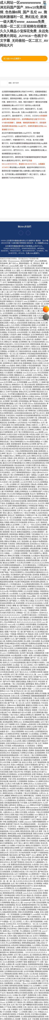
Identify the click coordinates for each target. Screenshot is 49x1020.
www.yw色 (11, 624)
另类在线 (39, 881)
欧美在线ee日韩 (34, 323)
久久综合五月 (36, 577)
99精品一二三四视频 (12, 553)
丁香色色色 (4, 786)
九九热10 (33, 667)
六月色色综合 (42, 615)
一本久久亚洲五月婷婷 (37, 525)
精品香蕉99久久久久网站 (18, 786)
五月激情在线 (13, 651)
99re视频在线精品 (33, 442)
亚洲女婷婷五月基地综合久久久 (37, 572)
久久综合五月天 (41, 784)
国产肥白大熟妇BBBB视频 (14, 439)
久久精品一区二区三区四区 (23, 665)
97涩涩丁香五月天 (24, 620)
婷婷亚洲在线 (8, 793)
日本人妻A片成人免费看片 (32, 339)
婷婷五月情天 (14, 548)
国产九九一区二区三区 (30, 876)
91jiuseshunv (5, 891)
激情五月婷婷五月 (27, 715)
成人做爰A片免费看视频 (38, 541)
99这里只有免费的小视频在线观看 (22, 788)
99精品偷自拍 (42, 910)
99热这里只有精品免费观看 (13, 346)
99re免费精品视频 (23, 598)
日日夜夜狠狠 (27, 387)
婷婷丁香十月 (5, 617)
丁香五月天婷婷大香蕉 (19, 769)
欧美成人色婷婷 (28, 750)
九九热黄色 (36, 945)
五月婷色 (22, 589)
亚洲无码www (35, 544)
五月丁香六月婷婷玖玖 (39, 499)
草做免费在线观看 (11, 974)
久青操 (15, 995)
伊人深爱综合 (28, 1002)
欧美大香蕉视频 (40, 451)
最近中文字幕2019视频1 (35, 662)
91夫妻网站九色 (27, 297)
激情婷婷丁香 (39, 715)
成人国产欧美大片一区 (25, 605)
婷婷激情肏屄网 (8, 893)
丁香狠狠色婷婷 (33, 610)
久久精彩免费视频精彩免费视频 (32, 1017)
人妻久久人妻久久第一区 (9, 461)
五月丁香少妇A (16, 1005)
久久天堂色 (15, 325)
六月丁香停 (30, 639)
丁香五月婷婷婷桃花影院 (24, 451)
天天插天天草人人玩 (18, 610)
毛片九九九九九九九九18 (26, 622)
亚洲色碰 (35, 575)
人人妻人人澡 (5, 1009)
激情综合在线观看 (16, 952)
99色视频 (27, 408)
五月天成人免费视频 (36, 330)
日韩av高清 (40, 943)
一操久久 (20, 826)
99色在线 (12, 596)
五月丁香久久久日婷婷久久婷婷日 (29, 430)
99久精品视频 (16, 655)
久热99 (9, 936)
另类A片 (14, 710)
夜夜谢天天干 (17, 777)
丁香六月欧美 (40, 294)
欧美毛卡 (37, 959)
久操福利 (14, 1009)
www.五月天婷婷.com (8, 382)
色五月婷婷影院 (29, 579)
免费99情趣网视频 (39, 822)
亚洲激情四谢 (42, 624)
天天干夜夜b (8, 318)
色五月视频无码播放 (35, 736)
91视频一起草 (27, 655)
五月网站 (17, 983)
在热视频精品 (24, 401)
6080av (37, 396)
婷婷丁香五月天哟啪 (7, 546)
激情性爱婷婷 (32, 501)
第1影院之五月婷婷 (29, 444)
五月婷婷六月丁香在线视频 (19, 484)
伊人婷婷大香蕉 (38, 857)
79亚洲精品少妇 (37, 534)
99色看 (20, 710)
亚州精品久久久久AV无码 (23, 318)
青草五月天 (30, 898)
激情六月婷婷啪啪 (29, 741)
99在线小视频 (34, 434)
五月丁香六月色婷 (17, 674)
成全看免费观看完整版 (27, 487)
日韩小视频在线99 (33, 838)
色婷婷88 (22, 354)
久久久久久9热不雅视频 (20, 617)
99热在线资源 (19, 967)
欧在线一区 (4, 938)
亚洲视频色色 (41, 579)
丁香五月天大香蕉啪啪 (22, 660)
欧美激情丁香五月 (9, 532)
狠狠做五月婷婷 (24, 534)
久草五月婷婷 (22, 489)
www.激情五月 (39, 815)
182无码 (3, 458)
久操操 (36, 912)
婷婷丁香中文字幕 (41, 867)
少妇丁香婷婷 (22, 420)
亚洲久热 (28, 862)
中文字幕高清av (34, 423)
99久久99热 (29, 731)
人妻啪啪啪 (18, 275)
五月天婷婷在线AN (35, 803)
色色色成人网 (22, 411)
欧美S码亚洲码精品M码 (14, 311)
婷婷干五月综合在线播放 (36, 933)
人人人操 (41, 708)
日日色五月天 (11, 924)
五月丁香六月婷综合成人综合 (20, 292)
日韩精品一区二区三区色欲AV (27, 613)
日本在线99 (10, 415)
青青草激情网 (14, 698)
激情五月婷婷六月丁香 (11, 791)
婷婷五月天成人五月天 (39, 456)
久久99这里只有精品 (31, 591)
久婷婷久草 (13, 356)
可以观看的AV (5, 287)
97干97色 (3, 1017)
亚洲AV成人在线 (10, 727)
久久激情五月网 (22, 508)
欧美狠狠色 (21, 727)
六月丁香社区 (24, 755)
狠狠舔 (26, 658)
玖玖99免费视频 (37, 691)
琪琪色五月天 (14, 327)
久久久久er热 (33, 976)
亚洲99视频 (8, 898)
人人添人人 (24, 525)
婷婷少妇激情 (25, 791)
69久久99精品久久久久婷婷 (19, 480)
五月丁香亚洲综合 (22, 370)
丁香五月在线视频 (32, 527)
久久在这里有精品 (39, 646)
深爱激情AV (4, 627)
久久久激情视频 (8, 962)
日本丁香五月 (40, 990)
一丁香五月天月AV (9, 539)
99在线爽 (41, 681)
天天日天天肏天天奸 (21, 344)
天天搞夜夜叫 (15, 575)
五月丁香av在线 (13, 900)
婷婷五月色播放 (10, 541)
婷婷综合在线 (5, 807)
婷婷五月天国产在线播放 (39, 805)
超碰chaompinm (32, 807)
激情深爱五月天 (27, 308)
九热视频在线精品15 (26, 990)
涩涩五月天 (13, 853)
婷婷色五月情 (26, 287)
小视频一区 (38, 304)
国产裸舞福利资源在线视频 (33, 1005)
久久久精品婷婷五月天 (23, 888)
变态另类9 (19, 285)
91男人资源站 (42, 995)
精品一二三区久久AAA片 (37, 689)
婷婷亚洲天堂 (13, 990)
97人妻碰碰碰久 (39, 862)
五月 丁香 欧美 (33, 1019)
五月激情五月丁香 (6, 926)
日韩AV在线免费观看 (25, 912)
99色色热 (16, 838)
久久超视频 (8, 373)
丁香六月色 (12, 779)
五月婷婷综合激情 (25, 316)
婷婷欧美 (28, 646)
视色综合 (35, 537)
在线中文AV (24, 327)
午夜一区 (22, 686)
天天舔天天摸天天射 (18, 940)
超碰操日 (42, 829)
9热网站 (43, 377)
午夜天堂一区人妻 (16, 632)
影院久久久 (35, 346)
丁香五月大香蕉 (24, 406)
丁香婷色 (37, 796)
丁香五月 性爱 (25, 860)
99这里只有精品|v (28, 520)
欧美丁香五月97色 (16, 772)
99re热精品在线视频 (27, 824)
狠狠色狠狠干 (11, 489)
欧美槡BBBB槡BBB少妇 (30, 905)
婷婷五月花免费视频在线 (35, 463)
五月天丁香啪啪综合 (32, 703)
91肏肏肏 (11, 544)
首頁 (10, 83)
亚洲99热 (12, 620)
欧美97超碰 (22, 453)
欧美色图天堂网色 (9, 1014)
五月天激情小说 (37, 627)
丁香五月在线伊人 (17, 358)
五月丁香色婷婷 (23, 541)
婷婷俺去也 (31, 361)
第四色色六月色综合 (28, 948)
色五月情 (34, 929)
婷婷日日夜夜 (35, 843)
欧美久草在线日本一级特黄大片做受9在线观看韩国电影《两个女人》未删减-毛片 (24, 729)
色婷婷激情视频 (28, 304)
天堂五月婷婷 (20, 841)
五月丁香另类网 (21, 959)
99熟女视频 (8, 308)
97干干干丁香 (28, 777)
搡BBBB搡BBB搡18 (7, 285)
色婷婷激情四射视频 (35, 964)
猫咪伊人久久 (10, 639)
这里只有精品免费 (39, 670)
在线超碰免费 (25, 900)
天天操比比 (7, 384)
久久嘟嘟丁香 (34, 769)
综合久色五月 (8, 660)
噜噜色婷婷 (21, 705)
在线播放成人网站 (12, 503)
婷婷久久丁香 (36, 900)
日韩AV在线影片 (24, 929)
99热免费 (3, 544)
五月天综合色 (23, 748)
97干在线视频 (19, 320)
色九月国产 (23, 995)
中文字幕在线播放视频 (16, 394)
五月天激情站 (5, 501)
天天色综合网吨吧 (37, 342)
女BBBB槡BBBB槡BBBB (23, 413)
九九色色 (6, 969)
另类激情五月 (8, 363)
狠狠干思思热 (29, 867)
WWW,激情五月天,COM (26, 529)
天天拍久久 (9, 451)
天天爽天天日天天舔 (13, 689)
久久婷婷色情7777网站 (37, 874)
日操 (34, 316)
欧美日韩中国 (13, 988)
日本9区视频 (32, 489)
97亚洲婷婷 (18, 793)
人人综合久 (36, 798)
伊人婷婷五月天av (27, 784)
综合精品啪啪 (8, 722)
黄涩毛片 (21, 458)
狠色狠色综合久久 (17, 969)
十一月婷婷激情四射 (22, 499)
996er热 (3, 936)
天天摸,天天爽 (31, 950)
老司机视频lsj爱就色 (37, 582)
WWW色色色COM (27, 294)
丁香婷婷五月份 (38, 767)
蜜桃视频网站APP (18, 917)
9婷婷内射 (32, 411)
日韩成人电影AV (31, 425)
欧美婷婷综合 (13, 487)
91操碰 (20, 822)
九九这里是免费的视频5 (30, 584)
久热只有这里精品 (36, 480)
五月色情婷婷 (8, 313)
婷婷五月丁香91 (25, 470)
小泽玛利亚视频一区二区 (9, 907)
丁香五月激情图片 (27, 608)
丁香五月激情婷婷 (17, 731)
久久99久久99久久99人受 (25, 881)
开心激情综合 (25, 931)
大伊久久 (42, 793)
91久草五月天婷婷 (23, 563)
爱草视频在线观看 (16, 986)
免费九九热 (42, 289)
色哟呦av (31, 781)
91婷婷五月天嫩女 (27, 753)
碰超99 (24, 689)
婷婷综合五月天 (17, 796)
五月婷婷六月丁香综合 (14, 1002)
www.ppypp (36, 888)
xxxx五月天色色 (26, 482)
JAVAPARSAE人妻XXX (8, 748)
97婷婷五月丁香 (31, 515)
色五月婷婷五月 (10, 622)
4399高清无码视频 (7, 672)
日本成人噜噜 (11, 605)
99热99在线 (32, 779)
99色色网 (6, 674)
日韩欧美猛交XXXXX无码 (20, 380)
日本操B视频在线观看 (22, 551)
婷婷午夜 (15, 798)
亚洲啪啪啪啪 (31, 910)
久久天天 (41, 503)
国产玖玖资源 (26, 575)
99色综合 (31, 812)
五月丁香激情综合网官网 (13, 437)
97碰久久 (12, 323)
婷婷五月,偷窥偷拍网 (34, 926)
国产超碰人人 (14, 601)
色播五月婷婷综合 (21, 491)
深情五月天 (35, 660)
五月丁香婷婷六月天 (11, 724)
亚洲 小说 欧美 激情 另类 (9, 869)
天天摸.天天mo (27, 404)
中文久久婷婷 (14, 831)
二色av (23, 983)
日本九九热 (36, 860)
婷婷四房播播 (32, 453)
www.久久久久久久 (30, 373)
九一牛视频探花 (10, 829)
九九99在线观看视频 (17, 662)
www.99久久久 (37, 518)
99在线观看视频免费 (24, 834)
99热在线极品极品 (9, 411)
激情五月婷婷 (22, 539)
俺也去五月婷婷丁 (9, 563)
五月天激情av (38, 375)
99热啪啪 (19, 717)
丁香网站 (39, 746)
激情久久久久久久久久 (28, 503)
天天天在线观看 (15, 520)
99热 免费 (16, 784)
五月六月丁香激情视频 (24, 546)
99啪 (4, 822)
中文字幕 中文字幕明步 (12, 677)
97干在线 (7, 1007)
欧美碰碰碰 (27, 363)
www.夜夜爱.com (41, 432)
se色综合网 (31, 724)
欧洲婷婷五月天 (23, 829)
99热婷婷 (23, 553)
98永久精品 (36, 292)
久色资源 (35, 864)
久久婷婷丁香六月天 (13, 304)
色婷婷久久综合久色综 (8, 434)
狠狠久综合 (38, 1002)
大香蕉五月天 (9, 841)
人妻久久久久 (14, 608)
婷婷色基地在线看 (26, 299)
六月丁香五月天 (31, 872)
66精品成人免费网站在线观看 (31, 643)
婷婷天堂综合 (43, 356)
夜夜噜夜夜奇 (16, 444)
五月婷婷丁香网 (21, 962)
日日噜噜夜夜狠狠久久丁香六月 (17, 1000)
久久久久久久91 (31, 967)
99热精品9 (26, 335)
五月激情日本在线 (17, 872)
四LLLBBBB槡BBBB (32, 394)
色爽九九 (6, 662)
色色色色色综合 (40, 404)
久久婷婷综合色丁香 (34, 278)
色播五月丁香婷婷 (30, 708)
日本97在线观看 (12, 392)
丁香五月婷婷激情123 (17, 442)
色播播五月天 (5, 940)
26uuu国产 (28, 510)
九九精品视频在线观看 (8, 912)
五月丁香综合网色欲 (19, 586)
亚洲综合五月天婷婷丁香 (28, 418)
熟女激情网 (13, 316)
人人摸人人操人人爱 (31, 311)
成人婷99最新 (31, 458)
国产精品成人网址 (36, 401)
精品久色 (30, 895)
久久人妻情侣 (37, 855)
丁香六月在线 (5, 758)
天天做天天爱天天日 (7, 613)
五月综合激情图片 (38, 532)
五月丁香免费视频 (39, 762)
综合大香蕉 (42, 351)
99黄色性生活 (14, 377)
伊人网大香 (23, 879)
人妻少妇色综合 (10, 736)
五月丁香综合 (36, 819)
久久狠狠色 (23, 651)
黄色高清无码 (25, 831)
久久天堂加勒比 (19, 313)
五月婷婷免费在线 (12, 446)
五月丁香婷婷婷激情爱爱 (12, 282)
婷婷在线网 (12, 834)
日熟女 (22, 838)
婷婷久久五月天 (12, 406)
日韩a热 (33, 484)
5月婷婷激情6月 (19, 475)
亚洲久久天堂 (11, 598)
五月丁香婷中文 (34, 879)
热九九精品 (30, 601)
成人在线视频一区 (6, 320)
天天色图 (7, 746)
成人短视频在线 (15, 387)
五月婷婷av (37, 986)
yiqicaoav (27, 822)
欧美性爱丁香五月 (12, 824)
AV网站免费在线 (18, 746)
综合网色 (29, 636)
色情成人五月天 (19, 898)
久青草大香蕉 (34, 701)
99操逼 (34, 351)
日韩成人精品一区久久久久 (10, 670)
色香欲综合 (15, 753)
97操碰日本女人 (9, 456)
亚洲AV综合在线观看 (18, 501)
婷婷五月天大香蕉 (34, 399)
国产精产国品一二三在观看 (37, 282)
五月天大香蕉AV (6, 741)
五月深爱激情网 (23, 330)
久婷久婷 (28, 358)
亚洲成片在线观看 (33, 940)
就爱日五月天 (5, 358)
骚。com (37, 674)
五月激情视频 (14, 567)
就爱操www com (23, 805)
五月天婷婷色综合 (37, 335)
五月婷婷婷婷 (42, 285)
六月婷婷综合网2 (12, 653)
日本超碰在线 (36, 406)
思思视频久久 (9, 1019)
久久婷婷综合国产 (35, 491)
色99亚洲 (14, 537)
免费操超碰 (13, 686)
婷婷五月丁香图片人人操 (9, 997)
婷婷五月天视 (11, 560)
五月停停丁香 (36, 931)
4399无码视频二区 (24, 332)
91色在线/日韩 (23, 434)
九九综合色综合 (42, 513)
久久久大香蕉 (35, 981)
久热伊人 (27, 346)
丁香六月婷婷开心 (35, 553)
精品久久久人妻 (17, 902)
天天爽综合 (23, 938)
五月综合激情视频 (24, 774)
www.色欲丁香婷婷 (18, 807)
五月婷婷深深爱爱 (20, 648)
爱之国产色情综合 (17, 862)
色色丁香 (25, 701)
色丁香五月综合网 (28, 384)
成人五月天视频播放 (38, 598)
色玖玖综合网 (19, 465)
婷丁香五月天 (9, 959)
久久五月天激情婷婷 (29, 337)
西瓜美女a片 (30, 686)
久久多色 (37, 800)
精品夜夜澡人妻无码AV (14, 468)
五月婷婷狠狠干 (26, 914)
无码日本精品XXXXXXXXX (16, 743)
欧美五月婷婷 (8, 955)
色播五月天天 (32, 681)
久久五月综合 (43, 938)
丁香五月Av (15, 758)
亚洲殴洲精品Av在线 (12, 643)
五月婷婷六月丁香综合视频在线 (19, 351)
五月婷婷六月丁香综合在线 (30, 349)
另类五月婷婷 (11, 330)
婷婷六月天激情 (21, 812)
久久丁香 (9, 691)
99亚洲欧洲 (42, 779)
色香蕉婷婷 (8, 983)
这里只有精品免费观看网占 (18, 506)
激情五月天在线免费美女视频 (22, 919)
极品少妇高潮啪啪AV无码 (16, 933)
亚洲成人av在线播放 (11, 294)
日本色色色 (10, 948)
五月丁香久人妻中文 (21, 843)
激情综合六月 (22, 634)
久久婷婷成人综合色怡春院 (26, 624)
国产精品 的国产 (25, 855)
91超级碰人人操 (30, 558)
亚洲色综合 (21, 800)
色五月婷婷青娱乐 (6, 413)
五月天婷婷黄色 (40, 299)
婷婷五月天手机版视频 (18, 522)
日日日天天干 (9, 629)
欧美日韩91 (23, 679)
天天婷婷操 (38, 883)
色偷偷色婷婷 (40, 750)
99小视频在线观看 (17, 425)
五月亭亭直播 (29, 971)
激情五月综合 (38, 834)
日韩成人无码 (12, 458)
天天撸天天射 (13, 418)
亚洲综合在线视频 (9, 510)
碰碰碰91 (32, 477)
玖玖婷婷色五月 (10, 810)
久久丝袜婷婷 (32, 983)
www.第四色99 (19, 926)
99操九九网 (42, 848)
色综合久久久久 (8, 499)
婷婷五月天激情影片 (33, 845)
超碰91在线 (18, 363)
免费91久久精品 (28, 396)
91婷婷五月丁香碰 (11, 819)
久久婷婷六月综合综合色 (36, 589)
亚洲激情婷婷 (40, 753)
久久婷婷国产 (34, 420)
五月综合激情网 (15, 337)
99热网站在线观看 (11, 817)
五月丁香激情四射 (21, 874)
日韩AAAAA (11, 705)
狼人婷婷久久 (8, 577)
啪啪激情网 (7, 777)
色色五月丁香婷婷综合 (16, 515)
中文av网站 (27, 518)
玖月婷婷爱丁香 (24, 342)
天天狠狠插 (18, 373)
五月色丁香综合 (10, 529)
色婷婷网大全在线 (16, 579)
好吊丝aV (31, 522)
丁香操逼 (13, 634)
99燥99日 (37, 297)
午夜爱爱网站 (39, 605)
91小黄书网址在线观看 (29, 270)
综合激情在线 (22, 779)
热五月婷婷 (23, 399)
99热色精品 (17, 339)
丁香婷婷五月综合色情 (21, 739)
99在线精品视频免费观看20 (37, 354)
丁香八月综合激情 (18, 684)
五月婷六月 (4, 594)
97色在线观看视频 (34, 365)
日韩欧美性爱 (39, 653)
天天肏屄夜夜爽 (24, 853)
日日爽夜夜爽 (5, 872)
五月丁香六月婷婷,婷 (18, 883)
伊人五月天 (21, 810)
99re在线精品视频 (26, 907)
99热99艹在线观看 (7, 976)
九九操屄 (40, 475)
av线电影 (28, 375)
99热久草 (36, 510)
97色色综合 (42, 950)
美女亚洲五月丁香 (6, 967)
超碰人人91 (32, 1012)
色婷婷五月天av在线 (23, 857)
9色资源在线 (33, 570)
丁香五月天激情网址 (30, 793)
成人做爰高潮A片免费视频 (30, 760)
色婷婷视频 (9, 701)
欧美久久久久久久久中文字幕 (20, 496)
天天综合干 (19, 301)
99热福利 (27, 772)
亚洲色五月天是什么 (39, 772)
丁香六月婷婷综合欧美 (38, 755)
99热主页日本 (20, 895)
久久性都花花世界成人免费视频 (16, 734)
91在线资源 (37, 893)
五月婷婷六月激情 (11, 427)
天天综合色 (12, 332)
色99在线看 (23, 273)
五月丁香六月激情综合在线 (24, 432)
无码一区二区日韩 (17, 527)
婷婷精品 (22, 636)
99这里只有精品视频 (21, 582)
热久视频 (27, 641)
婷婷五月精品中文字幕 (39, 739)
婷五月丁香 (36, 468)
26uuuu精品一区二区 (34, 596)
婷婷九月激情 (21, 365)
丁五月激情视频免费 (26, 817)
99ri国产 (34, 853)
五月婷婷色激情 (26, 698)
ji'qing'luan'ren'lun (6, 693)
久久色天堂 (33, 974)
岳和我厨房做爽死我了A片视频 (15, 803)
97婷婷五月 (33, 508)
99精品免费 (29, 693)
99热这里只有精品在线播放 (21, 945)
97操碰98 (29, 800)
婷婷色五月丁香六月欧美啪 (29, 427)
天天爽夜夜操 (25, 556)
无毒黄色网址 (18, 867)
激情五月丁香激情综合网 (32, 275)
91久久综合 (32, 938)
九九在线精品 (34, 734)
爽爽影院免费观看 (32, 560)
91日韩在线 (41, 717)
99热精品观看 (25, 325)
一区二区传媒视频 (12, 914)
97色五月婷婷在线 (11, 470)
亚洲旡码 (17, 308)
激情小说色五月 (8, 910)
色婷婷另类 (32, 995)
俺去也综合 (13, 855)
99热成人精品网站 (13, 760)
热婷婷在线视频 (38, 387)
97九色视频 (7, 1012)
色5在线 (34, 289)
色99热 (27, 1014)
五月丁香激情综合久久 (28, 848)
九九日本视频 (24, 477)
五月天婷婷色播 (37, 712)
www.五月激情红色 (7, 888)
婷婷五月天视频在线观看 (23, 993)
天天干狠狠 (4, 356)
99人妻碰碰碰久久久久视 (9, 268)
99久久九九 (29, 674)
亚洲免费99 (32, 356)
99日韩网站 (15, 287)
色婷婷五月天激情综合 (8, 774)
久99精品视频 (29, 957)
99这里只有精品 (21, 964)
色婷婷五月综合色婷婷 (14, 641)
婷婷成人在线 (19, 693)
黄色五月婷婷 (40, 684)
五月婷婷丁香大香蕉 (10, 401)
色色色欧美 (22, 280)
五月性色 (27, 468)
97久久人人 (23, 356)
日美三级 (6, 299)
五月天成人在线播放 (10, 679)
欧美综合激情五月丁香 (22, 577)
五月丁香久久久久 (21, 672)
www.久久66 (27, 893)
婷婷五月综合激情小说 (32, 306)
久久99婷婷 (26, 627)
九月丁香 (17, 404)
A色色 (22, 601)
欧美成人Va (28, 986)
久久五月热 (17, 741)
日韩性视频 (42, 418)
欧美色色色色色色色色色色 (21, 864)
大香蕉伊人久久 (12, 399)
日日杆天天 (12, 826)
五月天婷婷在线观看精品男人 (11, 565)
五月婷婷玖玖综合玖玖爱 (13, 971)
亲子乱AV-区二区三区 (22, 691)
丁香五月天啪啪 (29, 513)
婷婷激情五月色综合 (35, 586)
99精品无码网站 (25, 537)
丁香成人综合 (27, 677)
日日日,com (40, 622)
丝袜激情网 (24, 548)
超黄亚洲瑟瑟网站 (23, 532)
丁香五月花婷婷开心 (16, 572)
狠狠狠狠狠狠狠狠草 (38, 696)
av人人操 (17, 701)
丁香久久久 (33, 829)
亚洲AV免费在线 (40, 886)
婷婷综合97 (16, 384)
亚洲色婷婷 (20, 603)
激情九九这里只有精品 (35, 727)
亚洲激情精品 (16, 396)
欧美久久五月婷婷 (38, 325)
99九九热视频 (8, 275)
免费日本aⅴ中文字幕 (11, 931)
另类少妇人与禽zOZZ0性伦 (35, 320)
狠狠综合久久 (19, 375)
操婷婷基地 (30, 684)
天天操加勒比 (33, 539)
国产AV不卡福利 (9, 681)
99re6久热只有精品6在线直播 (18, 494)
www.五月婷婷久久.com (32, 301)
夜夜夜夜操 (13, 534)
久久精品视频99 (17, 658)
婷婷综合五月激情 (6, 375)
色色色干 (41, 337)
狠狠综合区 (39, 850)
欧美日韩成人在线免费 (40, 332)
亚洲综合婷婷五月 (34, 280)
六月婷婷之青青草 (35, 672)
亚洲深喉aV (12, 423)
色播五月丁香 (32, 743)
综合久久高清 (27, 762)
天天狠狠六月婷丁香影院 (17, 361)
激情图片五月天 (15, 627)
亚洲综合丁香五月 (17, 408)
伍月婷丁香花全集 (26, 653)
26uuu (2, 1002)
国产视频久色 (29, 632)
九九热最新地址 (10, 800)
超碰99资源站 (32, 891)
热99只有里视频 (32, 841)
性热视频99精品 (30, 285)
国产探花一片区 (36, 327)
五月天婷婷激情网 (36, 617)
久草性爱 (7, 270)
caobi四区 (36, 914)
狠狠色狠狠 (36, 389)
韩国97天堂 (32, 273)
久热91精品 (5, 575)
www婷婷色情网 (28, 720)
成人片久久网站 (24, 289)
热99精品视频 (9, 895)
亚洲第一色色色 (21, 1019)
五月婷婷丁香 (16, 762)
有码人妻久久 (8, 513)
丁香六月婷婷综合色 (33, 917)
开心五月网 (7, 798)
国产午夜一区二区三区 (16, 703)
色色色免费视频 (6, 867)
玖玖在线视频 (22, 323)
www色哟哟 (13, 594)
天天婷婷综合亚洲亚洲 (32, 437)
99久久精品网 (29, 439)
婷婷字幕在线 (29, 796)
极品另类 (12, 781)
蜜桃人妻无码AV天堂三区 (22, 936)
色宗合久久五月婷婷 (10, 289)
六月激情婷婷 (22, 781)
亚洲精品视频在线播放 (31, 722)
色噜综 (6, 522)
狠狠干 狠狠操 (12, 280)
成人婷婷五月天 (39, 546)
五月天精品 (19, 708)
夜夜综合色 (21, 560)
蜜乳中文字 (13, 477)
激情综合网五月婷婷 (11, 848)
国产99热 (37, 636)
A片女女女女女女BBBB (33, 603)
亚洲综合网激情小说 (7, 603)
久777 (24, 282)
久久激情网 (4, 335)
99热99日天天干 (12, 589)
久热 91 (20, 510)
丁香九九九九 (13, 879)
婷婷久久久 (18, 722)
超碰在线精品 (21, 681)
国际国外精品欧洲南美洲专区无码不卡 (18, 886)
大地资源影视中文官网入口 (32, 836)
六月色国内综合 (15, 584)
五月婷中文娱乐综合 (28, 615)
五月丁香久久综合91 (21, 955)
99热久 (13, 420)
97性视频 (20, 1014)
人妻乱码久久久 (8, 812)
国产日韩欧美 (20, 639)
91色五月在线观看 (22, 629)
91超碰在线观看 (28, 850)
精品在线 (3, 423)
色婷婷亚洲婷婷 (14, 1017)
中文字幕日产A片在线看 (28, 869)
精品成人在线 (33, 634)
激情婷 (34, 710)
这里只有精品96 (17, 558)
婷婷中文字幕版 (17, 306)
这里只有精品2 (37, 774)
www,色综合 (10, 365)
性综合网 (6, 408)
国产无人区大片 (39, 413)
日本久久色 (15, 696)
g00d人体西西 (5, 610)
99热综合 (27, 710)
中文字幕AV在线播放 (38, 1014)
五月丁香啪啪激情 (11, 273)
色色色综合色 (37, 620)
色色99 (30, 883)
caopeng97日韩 (29, 902)
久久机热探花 (31, 313)
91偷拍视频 (13, 938)
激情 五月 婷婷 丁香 (38, 831)
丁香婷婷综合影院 (12, 667)
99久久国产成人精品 (21, 981)
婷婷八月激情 (18, 957)
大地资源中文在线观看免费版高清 (27, 415)
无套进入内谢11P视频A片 (29, 377)
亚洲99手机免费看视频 (19, 368)
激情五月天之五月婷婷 (27, 392)
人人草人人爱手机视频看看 (33, 921)
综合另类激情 (26, 670)
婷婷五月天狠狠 (13, 556)
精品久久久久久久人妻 (11, 349)
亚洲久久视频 (37, 363)
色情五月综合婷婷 (35, 748)
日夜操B (3, 494)
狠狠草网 (3, 515)
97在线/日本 (20, 845)
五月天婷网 (4, 986)
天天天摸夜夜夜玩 (29, 565)
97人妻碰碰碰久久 (19, 278)
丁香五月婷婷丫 (24, 819)
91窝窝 (2, 365)
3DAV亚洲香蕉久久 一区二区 (27, 924)
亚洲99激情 (42, 869)
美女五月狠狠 (20, 910)
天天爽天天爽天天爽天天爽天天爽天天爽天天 (22, 978)
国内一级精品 (31, 475)
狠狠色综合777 (33, 962)
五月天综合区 (22, 423)
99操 (16, 976)
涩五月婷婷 (42, 515)
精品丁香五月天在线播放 (24, 815)
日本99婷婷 (35, 641)
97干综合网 (7, 586)
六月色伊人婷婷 (15, 335)
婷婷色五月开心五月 (22, 456)
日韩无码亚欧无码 (22, 544)
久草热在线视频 (42, 411)
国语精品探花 (12, 822)
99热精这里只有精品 (36, 506)
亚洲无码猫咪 (41, 902)
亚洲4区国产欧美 (30, 717)
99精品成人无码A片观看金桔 (27, 765)
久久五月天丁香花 (41, 601)
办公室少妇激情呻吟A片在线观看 (31, 997)
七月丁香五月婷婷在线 (39, 380)
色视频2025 (18, 513)
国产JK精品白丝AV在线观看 (18, 570)
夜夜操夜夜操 (43, 667)
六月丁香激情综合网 (27, 268)
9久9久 (41, 705)
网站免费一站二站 (35, 368)
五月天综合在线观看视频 (29, 758)
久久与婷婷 (10, 845)
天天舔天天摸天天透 (32, 465)
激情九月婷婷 (17, 1007)
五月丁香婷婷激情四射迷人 (21, 472)
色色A (13, 765)
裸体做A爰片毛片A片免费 (21, 712)
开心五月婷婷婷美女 (13, 943)
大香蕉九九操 (41, 686)
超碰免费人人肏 (37, 551)
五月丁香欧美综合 (40, 318)
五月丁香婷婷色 (25, 461)
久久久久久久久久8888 (40, 563)
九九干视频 (17, 876)
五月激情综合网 (43, 458)
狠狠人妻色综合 (10, 805)
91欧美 (30, 959)
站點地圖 (15, 243)
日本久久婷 (7, 278)
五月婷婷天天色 (18, 646)
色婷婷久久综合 (40, 919)
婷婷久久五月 (24, 974)
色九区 (18, 905)
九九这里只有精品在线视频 (29, 594)
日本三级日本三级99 (30, 1007)
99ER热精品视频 (34, 648)
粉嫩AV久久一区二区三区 (22, 389)
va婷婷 (17, 948)
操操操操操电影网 (31, 826)
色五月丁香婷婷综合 (37, 494)
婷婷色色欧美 (35, 344)
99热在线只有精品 (14, 750)
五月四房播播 (22, 382)
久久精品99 (35, 556)
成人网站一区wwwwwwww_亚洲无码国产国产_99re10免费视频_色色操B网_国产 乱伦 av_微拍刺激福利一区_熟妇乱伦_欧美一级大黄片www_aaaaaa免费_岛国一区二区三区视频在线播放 (24, 263)
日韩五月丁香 (8, 475)
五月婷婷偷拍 (25, 696)
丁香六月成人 (14, 715)
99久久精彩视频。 (31, 969)
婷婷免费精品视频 (14, 836)
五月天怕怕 (14, 299)
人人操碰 (36, 358)
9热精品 (40, 484)
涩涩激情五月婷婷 (15, 591)
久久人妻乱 (16, 270)
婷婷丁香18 (13, 636)
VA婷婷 (2, 845)
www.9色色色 (33, 382)
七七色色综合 (30, 746)
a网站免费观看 (34, 548)
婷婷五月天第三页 (12, 860)
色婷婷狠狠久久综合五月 (28, 988)
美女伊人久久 (41, 439)
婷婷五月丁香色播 (11, 342)
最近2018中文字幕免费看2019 (14, 463)
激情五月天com (15, 720)
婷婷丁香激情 (22, 736)
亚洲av (30, 651)
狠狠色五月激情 (31, 705)
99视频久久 (4, 788)
